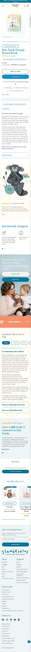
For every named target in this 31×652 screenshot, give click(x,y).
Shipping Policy (6, 624)
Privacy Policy (5, 629)
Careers (4, 606)
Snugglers (5, 564)
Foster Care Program (22, 582)
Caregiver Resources (8, 599)
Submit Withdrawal (7, 643)
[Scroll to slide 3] (7, 453)
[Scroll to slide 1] (2, 249)
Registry (4, 601)
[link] (11, 620)
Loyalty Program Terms (8, 638)
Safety (6, 343)
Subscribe (15, 544)
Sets (3, 576)
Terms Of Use (6, 626)
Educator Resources (7, 596)
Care (24, 343)
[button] (15, 65)
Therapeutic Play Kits (8, 578)
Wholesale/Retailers (22, 569)
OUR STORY (15, 274)
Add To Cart (15, 71)
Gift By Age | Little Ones (13, 41)
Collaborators (6, 608)
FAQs (18, 562)
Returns (19, 567)
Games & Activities (7, 571)
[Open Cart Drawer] (27, 6)
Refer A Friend (6, 592)
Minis (3, 574)
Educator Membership (23, 578)
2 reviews (12, 56)
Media (3, 603)
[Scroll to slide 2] (5, 249)
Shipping (19, 564)
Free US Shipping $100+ (17, 91)
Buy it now (15, 77)
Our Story (5, 594)
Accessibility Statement (20, 574)
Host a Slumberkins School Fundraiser (12, 610)
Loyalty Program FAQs (8, 641)
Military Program (21, 580)
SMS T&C (4, 631)
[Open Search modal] (25, 6)
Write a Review (19, 471)
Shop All (15, 279)
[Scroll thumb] (13, 519)
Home (3, 41)
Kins (3, 567)
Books (4, 569)
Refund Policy (6, 636)
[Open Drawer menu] (3, 6)
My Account (5, 589)
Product (15, 343)
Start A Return (6, 633)
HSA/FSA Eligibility (22, 571)
